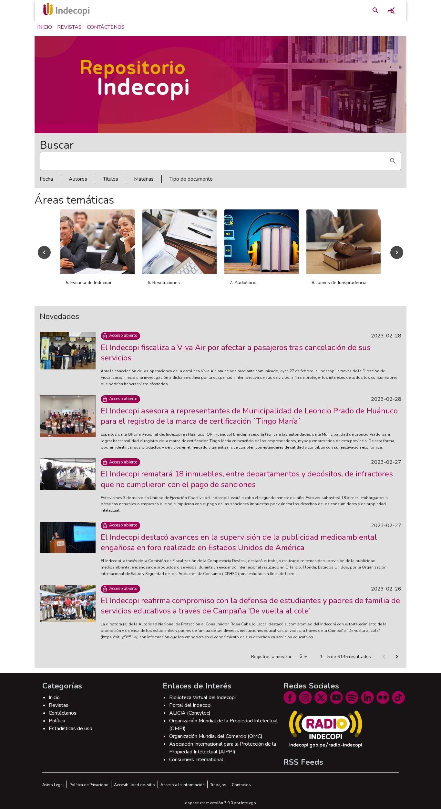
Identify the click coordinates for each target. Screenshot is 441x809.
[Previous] (44, 252)
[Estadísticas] (391, 10)
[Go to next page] (396, 656)
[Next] (396, 252)
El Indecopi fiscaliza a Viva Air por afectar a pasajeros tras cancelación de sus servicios (236, 352)
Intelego (248, 802)
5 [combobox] (300, 656)
